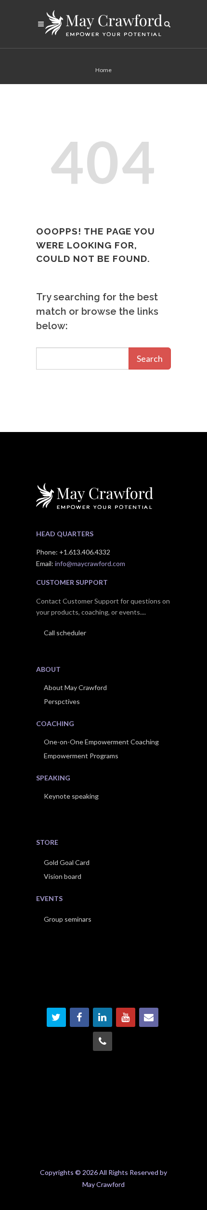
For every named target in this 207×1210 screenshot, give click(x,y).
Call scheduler (65, 633)
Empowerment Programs (81, 756)
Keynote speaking (71, 796)
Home (103, 70)
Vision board (62, 876)
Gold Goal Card (67, 862)
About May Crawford (75, 687)
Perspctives (62, 701)
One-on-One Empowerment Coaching (101, 742)
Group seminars (67, 919)
